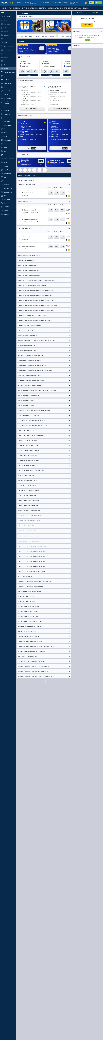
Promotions (68, 8)
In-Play (9, 8)
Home (4, 8)
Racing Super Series (31, 8)
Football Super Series (55, 8)
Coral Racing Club (81, 8)
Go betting (87, 25)
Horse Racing (18, 8)
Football (24, 16)
